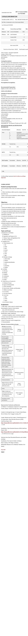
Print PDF (3, 449)
